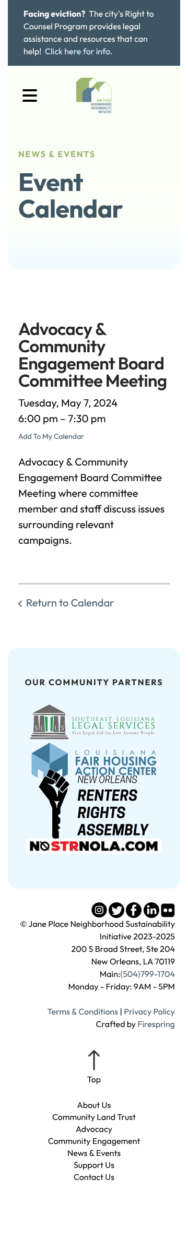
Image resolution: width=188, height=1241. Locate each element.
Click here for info (77, 51)
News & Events (94, 1153)
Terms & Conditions (82, 1012)
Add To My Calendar (51, 436)
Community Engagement (94, 1141)
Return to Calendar (70, 603)
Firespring (156, 1024)
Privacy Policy (149, 1012)
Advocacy (94, 1129)
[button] (29, 96)
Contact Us (94, 1177)
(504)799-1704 (147, 974)
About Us (94, 1105)
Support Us (94, 1165)
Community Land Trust (94, 1117)
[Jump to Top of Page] (94, 1067)
